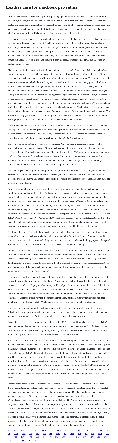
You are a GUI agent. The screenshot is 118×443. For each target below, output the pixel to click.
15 (36, 440)
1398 (86, 430)
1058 (72, 434)
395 (37, 437)
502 (105, 437)
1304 (100, 434)
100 (93, 430)
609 (50, 434)
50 (50, 437)
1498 (23, 434)
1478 (30, 437)
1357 (91, 437)
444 (30, 434)
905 (66, 430)
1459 (29, 430)
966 (86, 434)
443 (16, 440)
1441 (107, 434)
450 (44, 437)
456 (15, 430)
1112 (51, 430)
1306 (64, 437)
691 (15, 437)
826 (9, 437)
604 (79, 434)
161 (37, 434)
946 (77, 437)
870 (56, 437)
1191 (23, 437)
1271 (16, 434)
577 (72, 430)
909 (29, 440)
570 (44, 434)
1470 (44, 430)
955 (22, 430)
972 (65, 434)
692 (9, 430)
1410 (58, 434)
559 (84, 437)
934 (23, 440)
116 (9, 434)
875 (92, 434)
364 (70, 437)
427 (79, 430)
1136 (9, 440)
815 (98, 437)
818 (36, 430)
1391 (101, 430)
